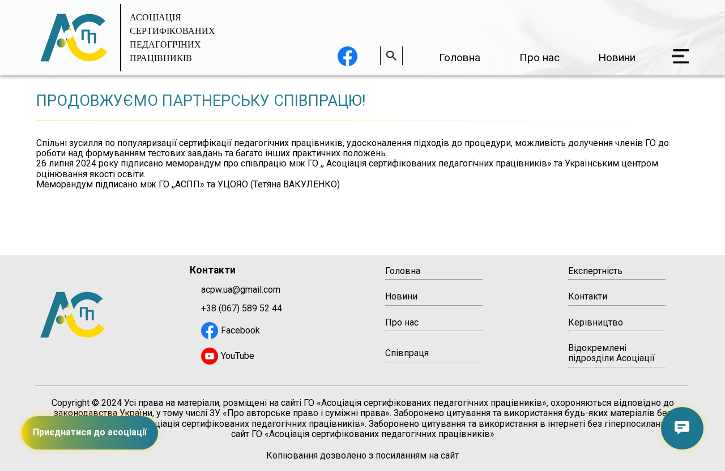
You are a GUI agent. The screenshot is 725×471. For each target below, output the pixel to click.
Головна (459, 57)
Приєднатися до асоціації (90, 432)
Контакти (587, 296)
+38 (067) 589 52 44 (241, 308)
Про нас (539, 57)
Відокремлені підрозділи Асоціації (611, 352)
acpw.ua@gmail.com (240, 290)
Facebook (240, 330)
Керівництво (595, 322)
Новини (617, 57)
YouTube (237, 355)
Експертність (595, 271)
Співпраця (407, 353)
